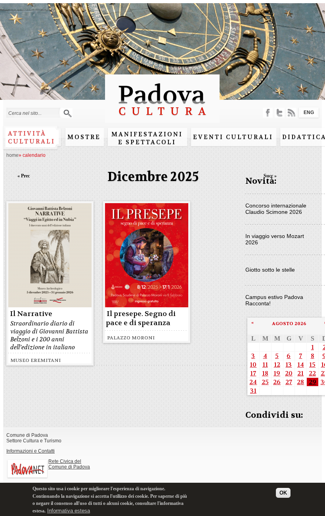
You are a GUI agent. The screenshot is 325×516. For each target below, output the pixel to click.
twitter (280, 113)
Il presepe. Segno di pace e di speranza (141, 318)
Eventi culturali (233, 137)
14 (300, 364)
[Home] (162, 119)
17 (253, 373)
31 (253, 391)
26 (277, 382)
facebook (268, 113)
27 (288, 382)
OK (283, 493)
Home (12, 155)
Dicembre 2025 (153, 177)
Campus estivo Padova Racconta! (274, 300)
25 (265, 382)
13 (288, 364)
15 (312, 364)
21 (300, 373)
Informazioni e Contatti (30, 451)
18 (265, 373)
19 (276, 373)
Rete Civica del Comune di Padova (69, 464)
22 (312, 373)
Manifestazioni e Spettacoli (147, 138)
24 (253, 382)
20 (288, 373)
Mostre (84, 137)
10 (253, 364)
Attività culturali (31, 137)
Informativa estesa (68, 511)
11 (265, 364)
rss (291, 113)
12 (277, 364)
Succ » (270, 176)
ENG (309, 112)
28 (300, 382)
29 (312, 382)
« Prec (23, 176)
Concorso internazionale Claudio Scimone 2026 (275, 208)
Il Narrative (31, 313)
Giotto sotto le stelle (270, 270)
